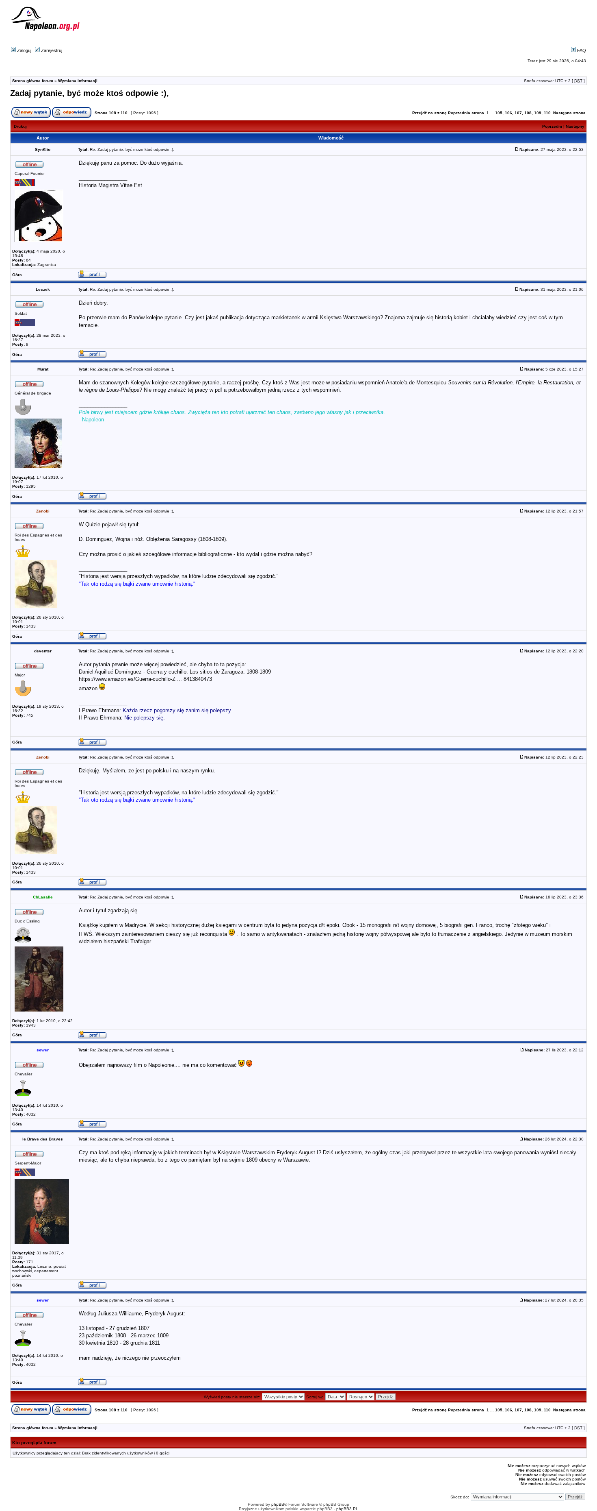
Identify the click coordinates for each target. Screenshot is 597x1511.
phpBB (277, 1504)
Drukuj (20, 126)
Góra (17, 275)
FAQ (581, 50)
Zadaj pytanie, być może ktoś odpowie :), (89, 93)
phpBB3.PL (347, 1509)
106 (508, 113)
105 (498, 113)
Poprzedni (552, 126)
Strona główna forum (32, 80)
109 (537, 113)
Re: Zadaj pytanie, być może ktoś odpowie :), (132, 149)
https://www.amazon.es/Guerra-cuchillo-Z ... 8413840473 (145, 679)
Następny (575, 126)
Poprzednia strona (466, 113)
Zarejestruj (51, 50)
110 (547, 113)
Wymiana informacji (77, 80)
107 (518, 113)
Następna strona (569, 113)
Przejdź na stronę (429, 113)
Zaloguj (23, 50)
